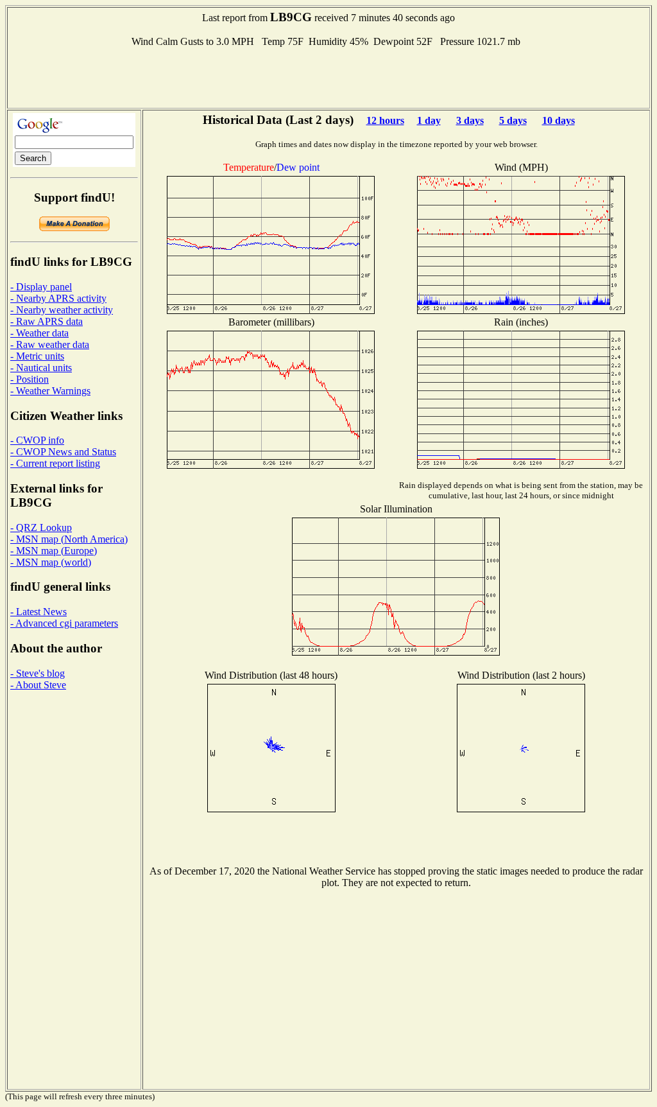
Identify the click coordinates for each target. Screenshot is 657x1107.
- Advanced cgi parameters (64, 623)
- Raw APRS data (46, 321)
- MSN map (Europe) (53, 550)
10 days (558, 120)
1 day (429, 120)
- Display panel (41, 286)
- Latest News (38, 611)
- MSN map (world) (50, 562)
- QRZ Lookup (41, 527)
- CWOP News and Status (63, 451)
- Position (29, 379)
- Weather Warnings (50, 390)
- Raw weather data (49, 344)
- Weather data (39, 332)
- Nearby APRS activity (58, 298)
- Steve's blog (37, 673)
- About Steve (38, 684)
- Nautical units (41, 367)
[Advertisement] (328, 76)
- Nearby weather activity (61, 309)
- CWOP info (37, 440)
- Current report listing (55, 463)
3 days (470, 120)
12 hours (385, 120)
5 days (513, 120)
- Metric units (37, 356)
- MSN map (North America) (69, 539)
